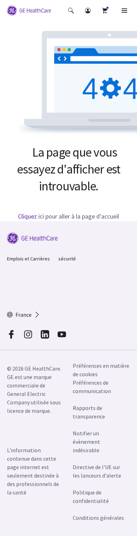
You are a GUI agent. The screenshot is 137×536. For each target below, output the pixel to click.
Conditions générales (98, 517)
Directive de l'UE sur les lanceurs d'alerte (97, 471)
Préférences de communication (92, 387)
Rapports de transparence (89, 412)
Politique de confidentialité (91, 496)
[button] (71, 10)
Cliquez (27, 216)
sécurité (67, 259)
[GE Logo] (29, 12)
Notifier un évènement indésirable (86, 442)
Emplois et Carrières (28, 259)
